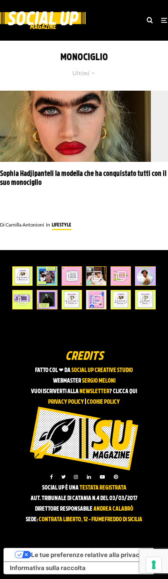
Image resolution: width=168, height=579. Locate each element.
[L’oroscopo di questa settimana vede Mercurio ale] (145, 299)
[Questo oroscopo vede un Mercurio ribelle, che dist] (22, 276)
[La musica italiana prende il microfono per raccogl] (72, 276)
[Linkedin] (89, 477)
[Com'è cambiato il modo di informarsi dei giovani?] (22, 299)
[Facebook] (51, 477)
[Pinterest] (116, 477)
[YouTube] (102, 477)
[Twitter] (63, 477)
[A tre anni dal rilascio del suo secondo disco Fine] (145, 276)
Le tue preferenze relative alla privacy (87, 555)
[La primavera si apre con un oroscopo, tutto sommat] (72, 299)
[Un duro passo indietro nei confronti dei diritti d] (47, 276)
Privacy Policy (66, 402)
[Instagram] (76, 477)
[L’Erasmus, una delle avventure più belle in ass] (121, 276)
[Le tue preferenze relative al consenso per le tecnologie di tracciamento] (153, 564)
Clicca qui (125, 392)
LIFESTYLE (61, 225)
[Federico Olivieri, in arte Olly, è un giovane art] (96, 276)
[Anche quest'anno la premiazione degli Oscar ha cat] (96, 299)
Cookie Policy (103, 402)
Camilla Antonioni (22, 225)
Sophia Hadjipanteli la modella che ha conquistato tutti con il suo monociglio (83, 178)
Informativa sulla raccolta (48, 568)
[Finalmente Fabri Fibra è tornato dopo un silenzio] (47, 299)
